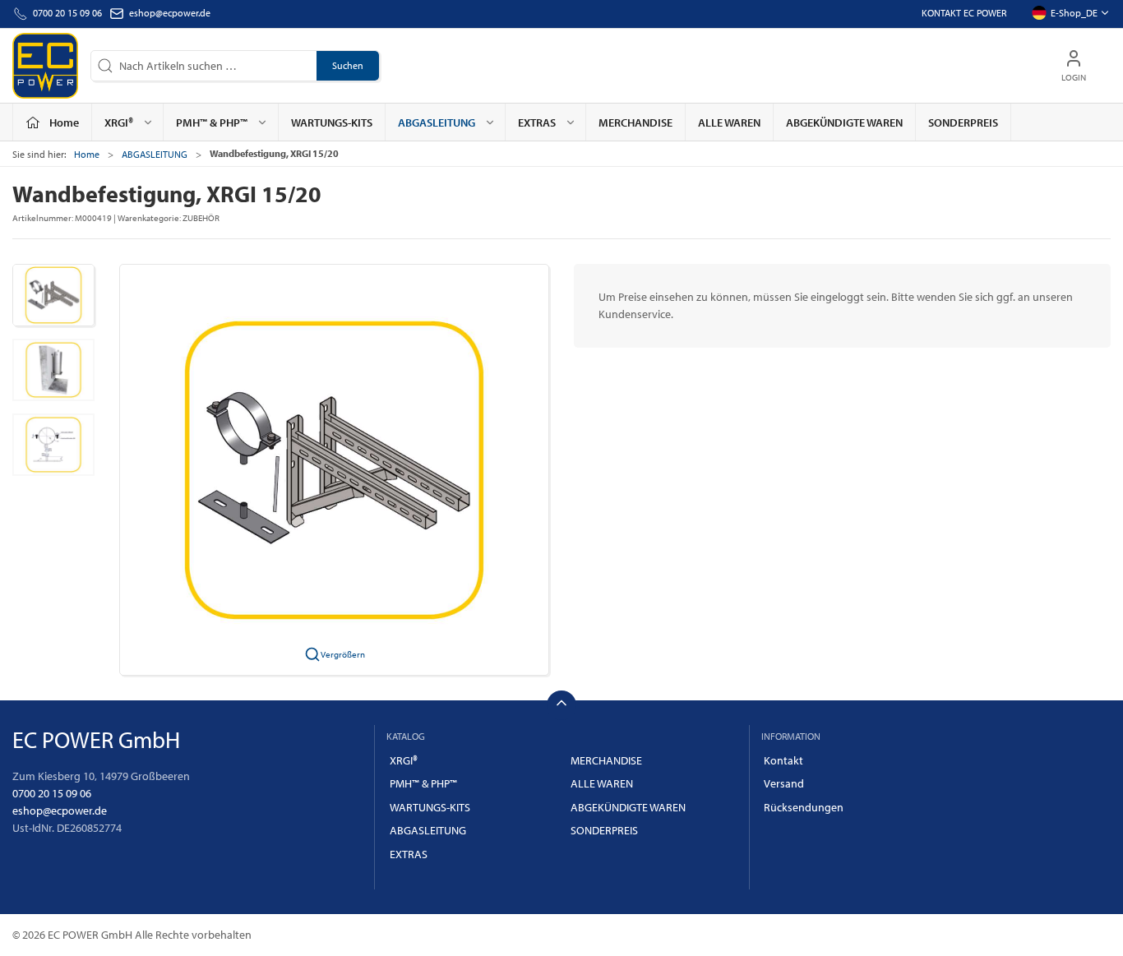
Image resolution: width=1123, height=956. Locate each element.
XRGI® (404, 760)
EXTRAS (408, 854)
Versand (784, 783)
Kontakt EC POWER (964, 13)
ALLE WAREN (729, 122)
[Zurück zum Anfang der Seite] (561, 705)
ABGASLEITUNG (154, 154)
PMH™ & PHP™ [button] (211, 122)
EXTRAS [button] (537, 122)
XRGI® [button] (118, 122)
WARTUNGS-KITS (331, 122)
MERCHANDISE (635, 122)
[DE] (45, 66)
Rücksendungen (803, 807)
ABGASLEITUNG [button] (436, 122)
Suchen (347, 65)
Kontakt (783, 760)
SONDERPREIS (963, 122)
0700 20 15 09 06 (51, 793)
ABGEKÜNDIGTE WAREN (844, 122)
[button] (53, 295)
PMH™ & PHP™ (423, 783)
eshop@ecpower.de (169, 13)
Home (86, 154)
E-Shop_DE (1074, 13)
